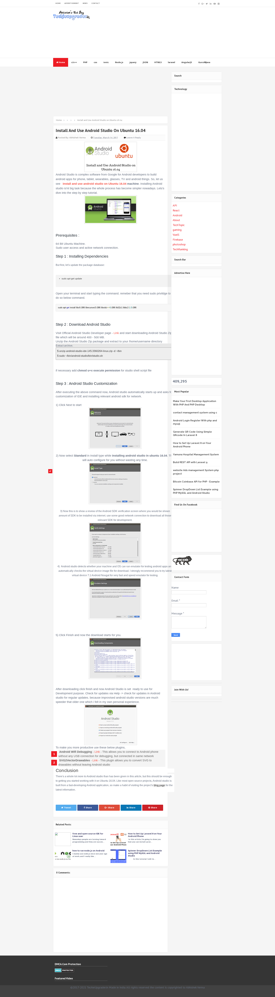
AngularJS (186, 62)
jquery (133, 62)
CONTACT (96, 3)
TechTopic (179, 225)
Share (89, 807)
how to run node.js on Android (88, 850)
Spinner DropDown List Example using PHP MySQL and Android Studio (145, 853)
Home (61, 62)
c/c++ (74, 62)
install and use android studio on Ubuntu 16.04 (94, 183)
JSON (145, 62)
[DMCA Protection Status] (64, 970)
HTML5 (158, 62)
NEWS (85, 3)
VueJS (176, 234)
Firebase (178, 239)
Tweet (67, 807)
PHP (85, 62)
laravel (171, 62)
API (175, 205)
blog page (159, 785)
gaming (177, 230)
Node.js (119, 62)
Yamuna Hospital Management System (196, 454)
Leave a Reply (133, 137)
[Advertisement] (164, 32)
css (95, 62)
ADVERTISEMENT (71, 3)
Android (177, 215)
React (176, 210)
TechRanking (180, 249)
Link (116, 333)
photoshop (179, 244)
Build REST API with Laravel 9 (190, 462)
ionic (106, 62)
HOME (58, 3)
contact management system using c (195, 412)
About (176, 220)
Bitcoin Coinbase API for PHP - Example (196, 481)
